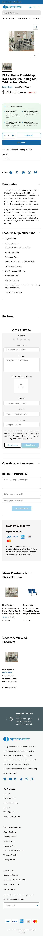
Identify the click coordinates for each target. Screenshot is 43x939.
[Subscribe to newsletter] (37, 905)
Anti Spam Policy (10, 803)
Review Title (21, 345)
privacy (30, 438)
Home (5, 18)
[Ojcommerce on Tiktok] (21, 778)
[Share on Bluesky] (35, 173)
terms (19, 438)
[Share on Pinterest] (23, 173)
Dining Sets (36, 18)
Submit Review (30, 445)
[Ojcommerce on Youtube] (10, 778)
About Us (7, 793)
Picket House (7, 87)
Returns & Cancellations (13, 850)
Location (21, 420)
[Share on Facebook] (10, 173)
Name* (22, 399)
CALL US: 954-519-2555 (14, 879)
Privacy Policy (9, 798)
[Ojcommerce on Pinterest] (27, 778)
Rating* (21, 335)
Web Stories (8, 812)
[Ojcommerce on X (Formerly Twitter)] (32, 778)
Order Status (8, 841)
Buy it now (21, 142)
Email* (21, 409)
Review (21, 356)
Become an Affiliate (11, 816)
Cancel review (13, 445)
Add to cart (28, 136)
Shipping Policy (10, 846)
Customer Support (11, 875)
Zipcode (5, 154)
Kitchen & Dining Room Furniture (19, 18)
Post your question (21, 508)
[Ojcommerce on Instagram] (16, 778)
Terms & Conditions (11, 855)
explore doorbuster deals (21, 2)
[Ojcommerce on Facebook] (5, 778)
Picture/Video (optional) (21, 376)
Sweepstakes (9, 860)
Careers (6, 807)
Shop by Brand (9, 836)
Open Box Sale (9, 832)
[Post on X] (29, 173)
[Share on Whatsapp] (16, 173)
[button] (13, 339)
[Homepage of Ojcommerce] (12, 7)
